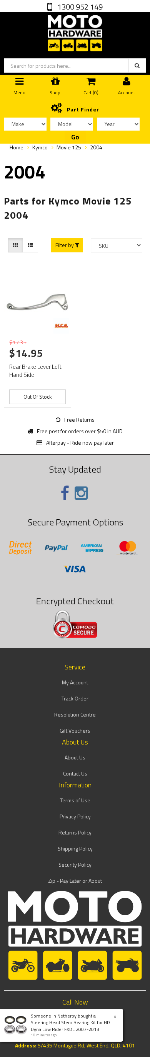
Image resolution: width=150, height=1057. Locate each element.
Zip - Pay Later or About (75, 881)
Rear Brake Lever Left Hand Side (35, 370)
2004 (96, 147)
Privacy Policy (75, 816)
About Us (75, 757)
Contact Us (75, 773)
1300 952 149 (79, 7)
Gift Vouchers (75, 730)
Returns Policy (75, 832)
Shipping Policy (75, 848)
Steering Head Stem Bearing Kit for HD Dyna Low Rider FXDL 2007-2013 (70, 1025)
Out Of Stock (37, 397)
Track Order (75, 698)
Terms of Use (75, 800)
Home (16, 147)
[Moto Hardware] (75, 32)
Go (75, 137)
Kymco (40, 147)
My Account (75, 682)
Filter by (65, 245)
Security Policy (75, 865)
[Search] (137, 65)
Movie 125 (69, 147)
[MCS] (61, 326)
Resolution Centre (75, 714)
